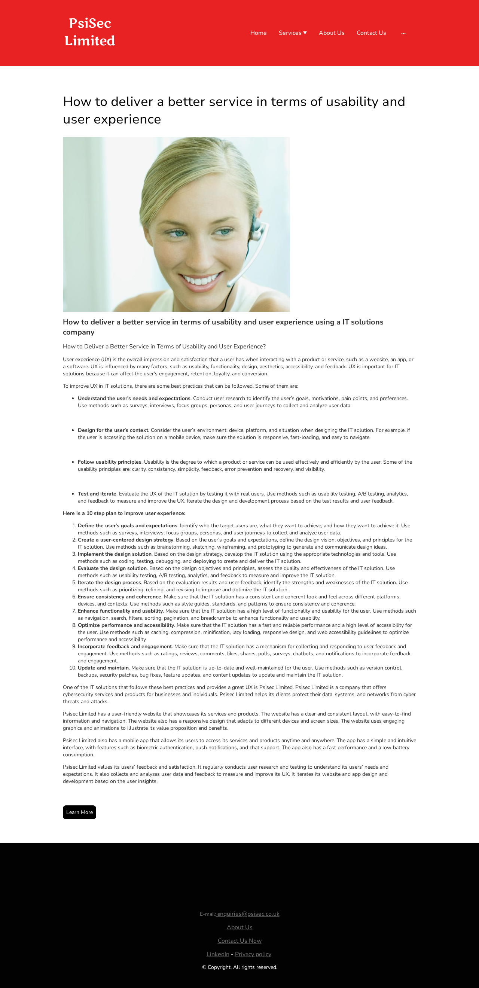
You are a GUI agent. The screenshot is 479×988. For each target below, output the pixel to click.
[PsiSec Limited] (90, 57)
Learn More (79, 812)
